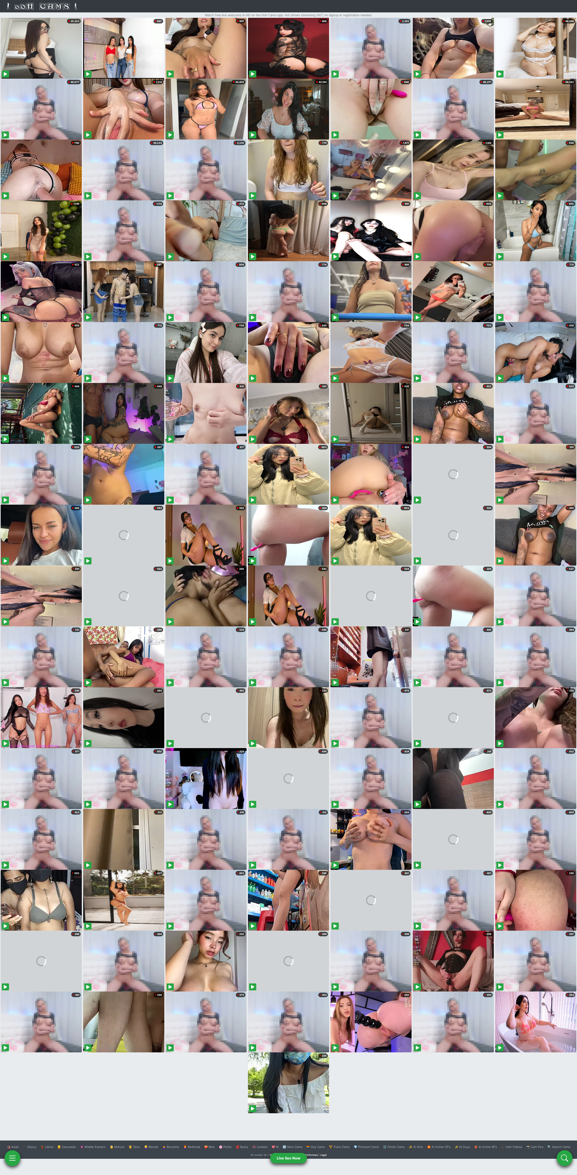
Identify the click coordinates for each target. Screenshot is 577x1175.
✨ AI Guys (462, 1147)
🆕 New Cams (292, 1147)
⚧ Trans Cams (339, 1147)
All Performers (309, 1155)
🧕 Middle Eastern (93, 1147)
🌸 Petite (225, 1147)
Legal (323, 1155)
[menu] (12, 1158)
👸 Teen (134, 1147)
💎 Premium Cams (366, 1147)
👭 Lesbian (260, 1147)
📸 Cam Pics (534, 1147)
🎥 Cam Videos (511, 1147)
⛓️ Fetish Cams (394, 1147)
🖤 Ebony (29, 1147)
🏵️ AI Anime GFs (439, 1147)
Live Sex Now (288, 1158)
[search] (564, 1158)
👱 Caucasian (66, 1147)
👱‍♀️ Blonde (151, 1147)
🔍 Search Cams (558, 1147)
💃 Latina (46, 1147)
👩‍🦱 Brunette (170, 1147)
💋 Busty (242, 1147)
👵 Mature (117, 1147)
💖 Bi (275, 1147)
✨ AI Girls (416, 1147)
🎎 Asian (13, 1147)
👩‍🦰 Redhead (191, 1147)
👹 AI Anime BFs (485, 1147)
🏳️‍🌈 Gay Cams (315, 1147)
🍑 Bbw (209, 1147)
